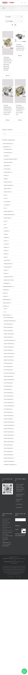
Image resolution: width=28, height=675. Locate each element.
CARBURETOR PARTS (7, 286)
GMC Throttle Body (8, 369)
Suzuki (5, 270)
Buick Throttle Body (8, 330)
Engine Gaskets (7, 188)
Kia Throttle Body (7, 389)
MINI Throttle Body (8, 412)
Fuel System (6, 205)
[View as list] (15, 24)
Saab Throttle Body (8, 445)
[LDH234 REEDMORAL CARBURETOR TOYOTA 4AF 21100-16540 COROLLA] (7, 91)
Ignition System (7, 218)
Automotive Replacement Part (10, 159)
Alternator (6, 155)
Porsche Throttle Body (8, 435)
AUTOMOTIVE (6, 147)
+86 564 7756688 (9, 535)
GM (4, 208)
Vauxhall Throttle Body (8, 461)
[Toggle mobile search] (22, 3)
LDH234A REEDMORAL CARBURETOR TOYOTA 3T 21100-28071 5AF (20, 109)
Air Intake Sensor (7, 149)
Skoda (5, 257)
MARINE (5, 293)
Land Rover (6, 231)
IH (4, 312)
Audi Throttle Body (8, 324)
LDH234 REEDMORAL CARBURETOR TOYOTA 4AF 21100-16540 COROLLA (7, 109)
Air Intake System (7, 152)
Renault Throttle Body (8, 441)
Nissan (5, 240)
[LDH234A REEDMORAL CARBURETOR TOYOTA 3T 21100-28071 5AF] (20, 91)
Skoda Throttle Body (8, 454)
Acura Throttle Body (8, 317)
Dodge (5, 178)
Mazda (5, 234)
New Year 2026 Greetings (19, 500)
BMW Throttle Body (8, 327)
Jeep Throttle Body (8, 386)
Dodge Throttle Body (8, 360)
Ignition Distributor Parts (9, 214)
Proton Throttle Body (8, 438)
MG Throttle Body (7, 409)
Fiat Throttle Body (7, 363)
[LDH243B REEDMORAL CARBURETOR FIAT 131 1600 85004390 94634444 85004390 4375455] (7, 43)
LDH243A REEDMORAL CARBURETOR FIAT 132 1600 (20, 47)
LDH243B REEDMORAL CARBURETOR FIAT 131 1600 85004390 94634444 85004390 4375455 (7, 63)
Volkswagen (6, 283)
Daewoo (5, 175)
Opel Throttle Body (8, 419)
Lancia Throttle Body (8, 396)
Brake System (7, 165)
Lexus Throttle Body (8, 399)
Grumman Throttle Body (9, 373)
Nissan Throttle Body (8, 415)
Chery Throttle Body (8, 337)
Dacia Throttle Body (8, 350)
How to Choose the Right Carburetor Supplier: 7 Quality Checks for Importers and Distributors (20, 488)
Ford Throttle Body (8, 366)
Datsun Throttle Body (8, 356)
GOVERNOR (5, 289)
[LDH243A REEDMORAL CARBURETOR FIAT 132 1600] (20, 36)
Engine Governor (7, 191)
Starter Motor (6, 260)
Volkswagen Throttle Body (9, 464)
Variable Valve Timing (8, 280)
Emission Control (7, 182)
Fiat (5, 195)
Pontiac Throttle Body (8, 432)
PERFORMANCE (6, 299)
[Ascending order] (21, 16)
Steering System (7, 267)
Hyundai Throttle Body (8, 379)
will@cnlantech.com (6, 542)
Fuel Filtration (7, 201)
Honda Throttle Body (8, 376)
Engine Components (8, 185)
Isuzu (5, 221)
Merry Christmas (19, 504)
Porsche (5, 250)
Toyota (5, 273)
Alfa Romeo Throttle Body (9, 320)
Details (8, 75)
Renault (5, 254)
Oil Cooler (6, 244)
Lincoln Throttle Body (8, 402)
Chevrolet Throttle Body (9, 340)
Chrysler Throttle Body (8, 343)
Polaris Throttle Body (8, 428)
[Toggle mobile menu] (25, 3)
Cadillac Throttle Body (8, 333)
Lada (5, 227)
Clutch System (7, 169)
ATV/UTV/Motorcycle (7, 143)
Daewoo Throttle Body (8, 353)
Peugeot (5, 247)
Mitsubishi (6, 237)
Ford (5, 198)
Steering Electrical (7, 263)
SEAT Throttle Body (8, 451)
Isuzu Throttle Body (8, 383)
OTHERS (5, 296)
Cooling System (7, 172)
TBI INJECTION (19, 507)
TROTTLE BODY (6, 315)
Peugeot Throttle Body (8, 425)
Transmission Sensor (8, 276)
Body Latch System (8, 162)
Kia (4, 224)
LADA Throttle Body (8, 392)
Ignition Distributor (8, 211)
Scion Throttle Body (8, 448)
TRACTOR (5, 306)
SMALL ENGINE (6, 303)
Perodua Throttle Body (8, 422)
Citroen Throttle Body (8, 347)
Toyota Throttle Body (8, 458)
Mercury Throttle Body (8, 405)
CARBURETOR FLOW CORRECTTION (20, 495)
